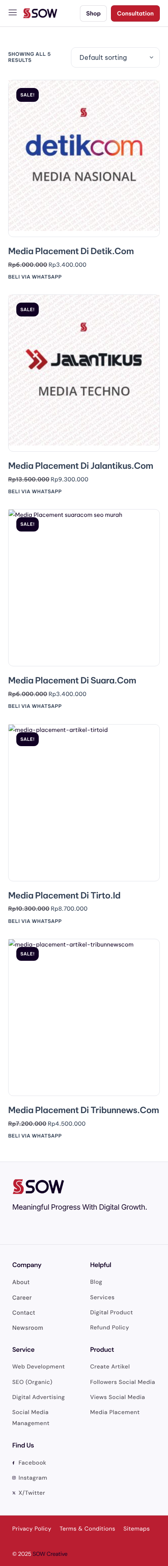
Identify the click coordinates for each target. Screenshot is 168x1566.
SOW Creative (50, 1554)
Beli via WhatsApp (35, 277)
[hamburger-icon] (13, 13)
